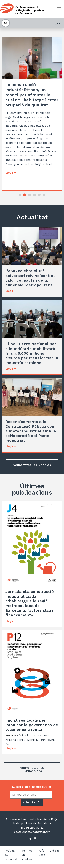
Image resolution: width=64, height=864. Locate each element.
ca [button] (56, 24)
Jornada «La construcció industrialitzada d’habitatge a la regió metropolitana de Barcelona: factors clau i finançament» (29, 603)
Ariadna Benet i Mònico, (22, 739)
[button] (20, 195)
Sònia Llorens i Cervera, (33, 735)
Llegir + (10, 172)
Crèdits (55, 850)
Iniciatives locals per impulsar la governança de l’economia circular (31, 725)
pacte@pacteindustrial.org (32, 831)
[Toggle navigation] (59, 8)
